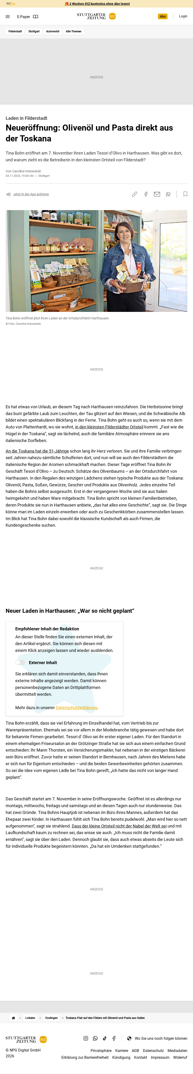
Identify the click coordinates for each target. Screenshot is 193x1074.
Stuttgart (34, 31)
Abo (163, 16)
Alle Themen (73, 31)
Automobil (52, 31)
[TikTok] (105, 1038)
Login (183, 16)
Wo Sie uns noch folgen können (161, 1038)
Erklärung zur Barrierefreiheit (85, 1057)
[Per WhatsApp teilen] (168, 194)
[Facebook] (114, 1038)
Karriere (121, 1050)
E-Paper (23, 17)
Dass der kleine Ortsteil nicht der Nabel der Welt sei (119, 826)
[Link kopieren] (134, 194)
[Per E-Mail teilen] (157, 194)
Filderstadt (15, 31)
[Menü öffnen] (8, 16)
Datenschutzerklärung (76, 707)
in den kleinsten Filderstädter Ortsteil (109, 426)
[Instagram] (86, 1038)
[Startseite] (13, 1018)
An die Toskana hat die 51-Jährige (37, 451)
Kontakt (140, 1057)
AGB (135, 1050)
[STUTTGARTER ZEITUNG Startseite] (96, 16)
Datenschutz (153, 1050)
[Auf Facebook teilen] (146, 194)
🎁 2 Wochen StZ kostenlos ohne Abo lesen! (97, 4)
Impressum (160, 1057)
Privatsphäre (101, 1050)
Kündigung (121, 1057)
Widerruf (180, 1057)
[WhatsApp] (95, 1038)
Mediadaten (177, 1050)
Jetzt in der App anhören (31, 194)
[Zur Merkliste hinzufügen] (184, 194)
